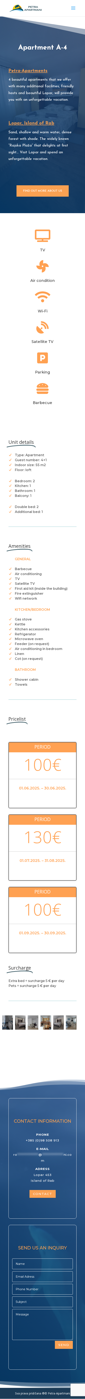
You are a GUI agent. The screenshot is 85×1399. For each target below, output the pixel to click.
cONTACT (42, 1194)
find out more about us (42, 191)
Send (63, 1345)
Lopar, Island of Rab (31, 123)
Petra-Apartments (27, 71)
